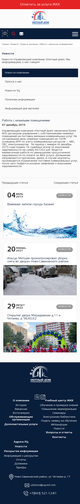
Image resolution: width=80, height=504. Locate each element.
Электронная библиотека (59, 417)
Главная (5, 44)
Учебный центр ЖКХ (59, 400)
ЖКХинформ (59, 425)
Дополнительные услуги (21, 424)
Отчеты (21, 460)
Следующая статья (66, 183)
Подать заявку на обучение (59, 421)
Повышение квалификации (59, 409)
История (21, 405)
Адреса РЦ (21, 442)
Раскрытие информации (21, 451)
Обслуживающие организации (21, 418)
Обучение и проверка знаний (59, 405)
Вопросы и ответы (59, 432)
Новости (15, 44)
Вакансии (21, 409)
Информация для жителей (22, 108)
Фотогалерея (21, 413)
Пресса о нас (13, 81)
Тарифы (21, 467)
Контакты (59, 437)
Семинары (59, 413)
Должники (21, 463)
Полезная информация (20, 99)
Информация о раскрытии (21, 456)
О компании (21, 400)
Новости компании (29, 44)
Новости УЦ (12, 90)
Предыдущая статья (15, 183)
